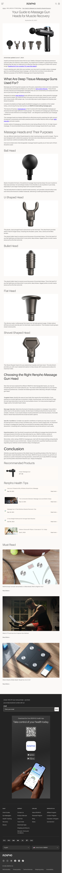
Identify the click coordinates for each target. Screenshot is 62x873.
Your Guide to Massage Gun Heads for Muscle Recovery (36, 8)
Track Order (20, 822)
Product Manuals (22, 815)
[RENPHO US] (30, 3)
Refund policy (6, 869)
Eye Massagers (7, 815)
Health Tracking (7, 818)
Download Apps (21, 825)
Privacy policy (17, 869)
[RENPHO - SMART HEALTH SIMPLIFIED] (31, 856)
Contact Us (20, 812)
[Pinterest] (19, 861)
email (5, 706)
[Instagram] (4, 861)
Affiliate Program (51, 812)
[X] (7, 861)
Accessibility (49, 869)
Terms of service (27, 869)
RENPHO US (10, 866)
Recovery (5, 822)
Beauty (5, 825)
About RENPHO (36, 812)
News (33, 822)
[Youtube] (11, 861)
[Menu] (2, 3)
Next (55, 709)
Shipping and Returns (23, 828)
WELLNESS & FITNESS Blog (14, 8)
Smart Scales (6, 812)
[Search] (55, 3)
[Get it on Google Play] (31, 758)
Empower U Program (52, 818)
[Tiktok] (23, 861)
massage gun (21, 108)
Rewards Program (37, 815)
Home (4, 8)
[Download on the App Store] (31, 755)
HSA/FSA (19, 818)
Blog (33, 818)
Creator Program (51, 815)
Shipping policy (39, 869)
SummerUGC (50, 822)
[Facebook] (15, 861)
